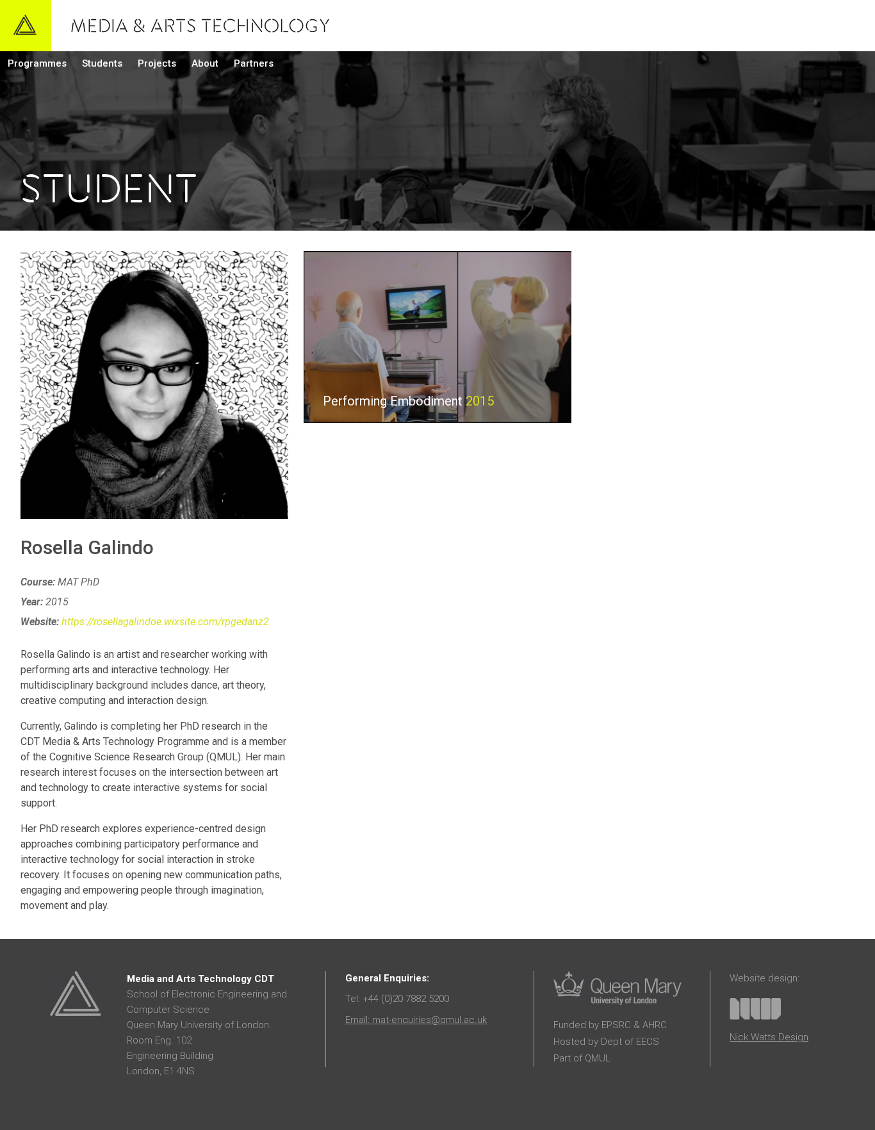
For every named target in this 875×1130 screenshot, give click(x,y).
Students (102, 63)
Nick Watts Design (769, 1037)
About (205, 63)
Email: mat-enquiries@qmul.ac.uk (416, 1020)
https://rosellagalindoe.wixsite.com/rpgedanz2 (165, 622)
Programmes (37, 63)
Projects (157, 63)
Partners (254, 63)
